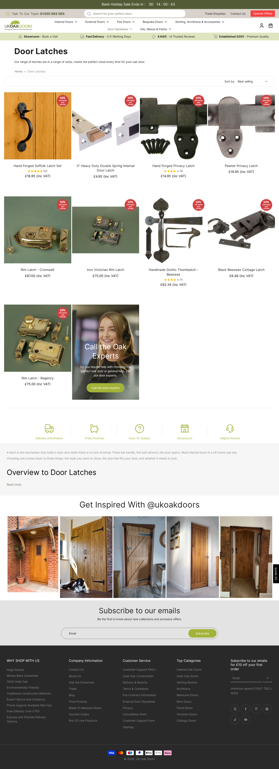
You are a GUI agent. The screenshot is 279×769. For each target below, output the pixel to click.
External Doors (95, 21)
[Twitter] (235, 708)
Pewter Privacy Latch (241, 166)
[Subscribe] (267, 678)
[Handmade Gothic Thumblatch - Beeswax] (173, 230)
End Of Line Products (83, 720)
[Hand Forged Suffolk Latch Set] (37, 125)
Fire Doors (124, 21)
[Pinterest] (256, 708)
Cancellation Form (134, 714)
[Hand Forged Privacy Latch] (173, 125)
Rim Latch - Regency (38, 378)
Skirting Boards (187, 682)
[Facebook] (245, 708)
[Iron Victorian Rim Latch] (105, 230)
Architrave (183, 688)
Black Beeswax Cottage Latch (241, 270)
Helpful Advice (230, 438)
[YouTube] (245, 719)
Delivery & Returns (135, 682)
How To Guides (139, 438)
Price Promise (94, 438)
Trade (73, 688)
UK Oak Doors (145, 759)
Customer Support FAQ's (139, 669)
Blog (72, 695)
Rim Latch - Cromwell (37, 270)
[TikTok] (235, 719)
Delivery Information (49, 438)
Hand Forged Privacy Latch (173, 166)
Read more (14, 484)
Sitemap (128, 727)
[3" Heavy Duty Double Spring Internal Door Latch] (105, 125)
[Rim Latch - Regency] (37, 338)
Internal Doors (64, 21)
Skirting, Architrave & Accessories (197, 21)
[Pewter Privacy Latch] (241, 125)
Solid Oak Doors (187, 676)
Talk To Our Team (38, 14)
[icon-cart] (270, 25)
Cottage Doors (186, 720)
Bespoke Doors (153, 21)
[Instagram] (266, 708)
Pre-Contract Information (139, 695)
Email (236, 678)
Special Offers (262, 13)
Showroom (184, 438)
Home (18, 71)
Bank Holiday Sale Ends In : (138, 4)
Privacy (128, 708)
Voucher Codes (79, 714)
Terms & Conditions (135, 688)
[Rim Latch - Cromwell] (37, 230)
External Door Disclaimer (139, 701)
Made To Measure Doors (85, 708)
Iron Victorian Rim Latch (105, 270)
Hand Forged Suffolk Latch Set (37, 166)
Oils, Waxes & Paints (153, 29)
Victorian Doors (187, 714)
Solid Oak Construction (138, 676)
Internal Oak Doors (189, 669)
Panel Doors (185, 708)
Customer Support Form (139, 720)
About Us (75, 676)
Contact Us (238, 13)
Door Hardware (118, 29)
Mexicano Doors (187, 695)
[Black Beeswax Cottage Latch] (241, 230)
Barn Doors (184, 701)
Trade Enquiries (215, 13)
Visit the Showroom (81, 682)
